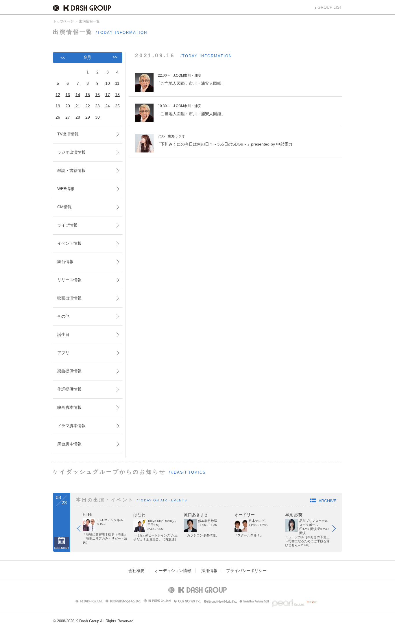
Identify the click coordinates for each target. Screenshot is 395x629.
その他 (63, 316)
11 (117, 83)
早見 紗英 (293, 514)
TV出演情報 (68, 134)
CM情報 (64, 207)
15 (87, 94)
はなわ (139, 514)
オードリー (245, 514)
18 (117, 94)
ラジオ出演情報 (71, 152)
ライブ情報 (67, 225)
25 (117, 106)
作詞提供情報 (69, 389)
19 (58, 106)
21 (77, 106)
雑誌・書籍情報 (71, 170)
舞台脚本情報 (69, 444)
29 (87, 117)
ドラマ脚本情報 (71, 425)
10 (107, 83)
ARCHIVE (327, 501)
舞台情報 (65, 261)
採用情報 (209, 570)
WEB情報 (65, 188)
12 (58, 94)
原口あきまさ (196, 514)
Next (337, 529)
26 (58, 117)
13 (67, 94)
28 (77, 117)
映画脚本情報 (69, 407)
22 (87, 106)
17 (107, 94)
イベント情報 (69, 243)
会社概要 (136, 570)
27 (67, 117)
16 (97, 94)
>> (114, 57)
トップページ (63, 21)
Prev (81, 529)
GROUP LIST (330, 7)
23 (97, 106)
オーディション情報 (173, 570)
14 (77, 94)
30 (97, 117)
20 (67, 106)
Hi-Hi (87, 514)
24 (107, 106)
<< (62, 57)
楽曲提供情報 (69, 371)
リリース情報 (69, 279)
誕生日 (63, 334)
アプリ (63, 352)
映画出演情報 (69, 298)
